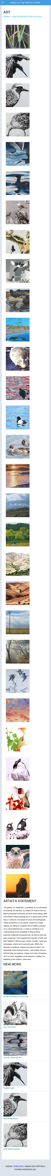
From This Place (9, 1027)
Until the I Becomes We (12, 1057)
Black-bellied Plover (10, 1118)
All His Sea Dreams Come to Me (15, 996)
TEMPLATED (18, 1166)
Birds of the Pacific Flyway (26, 2)
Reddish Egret (8, 1088)
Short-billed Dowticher (11, 1149)
